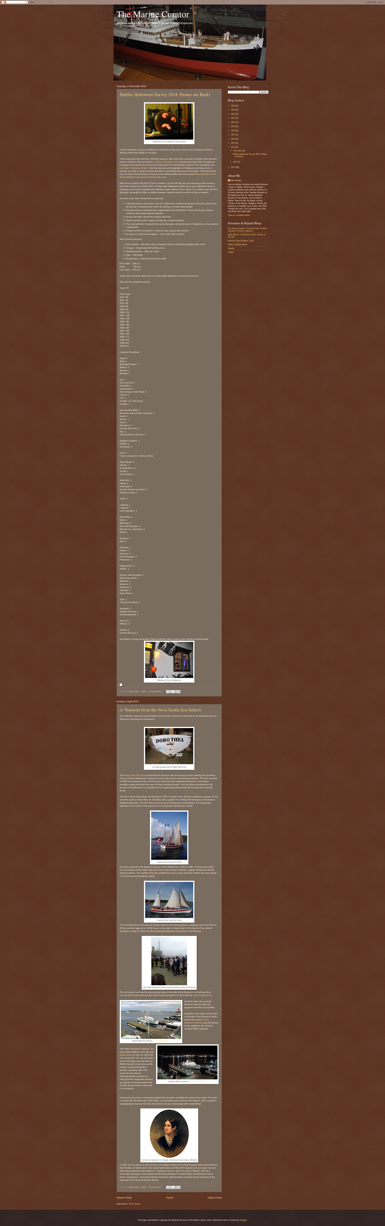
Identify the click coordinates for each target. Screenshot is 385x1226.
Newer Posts (124, 1197)
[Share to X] (173, 691)
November (238, 150)
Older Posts (215, 1197)
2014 (233, 147)
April (235, 162)
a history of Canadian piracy (165, 162)
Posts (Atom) (134, 1204)
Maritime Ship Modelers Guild (241, 241)
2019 (233, 126)
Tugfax (231, 252)
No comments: (155, 691)
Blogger (243, 1220)
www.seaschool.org (203, 995)
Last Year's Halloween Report (134, 168)
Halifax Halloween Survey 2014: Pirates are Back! (165, 94)
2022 (233, 114)
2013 (233, 167)
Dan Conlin (236, 180)
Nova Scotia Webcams (161, 1041)
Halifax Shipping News (237, 244)
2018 (233, 130)
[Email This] (167, 691)
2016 (233, 139)
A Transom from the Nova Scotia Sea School (160, 710)
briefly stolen (126, 1055)
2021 (233, 118)
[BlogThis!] (170, 691)
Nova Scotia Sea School (135, 775)
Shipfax (231, 248)
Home (169, 1197)
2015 (233, 143)
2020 (233, 122)
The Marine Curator (153, 14)
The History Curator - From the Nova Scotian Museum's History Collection (247, 229)
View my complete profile (239, 215)
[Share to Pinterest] (178, 691)
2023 (233, 110)
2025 (233, 106)
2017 (233, 135)
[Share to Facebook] (176, 691)
